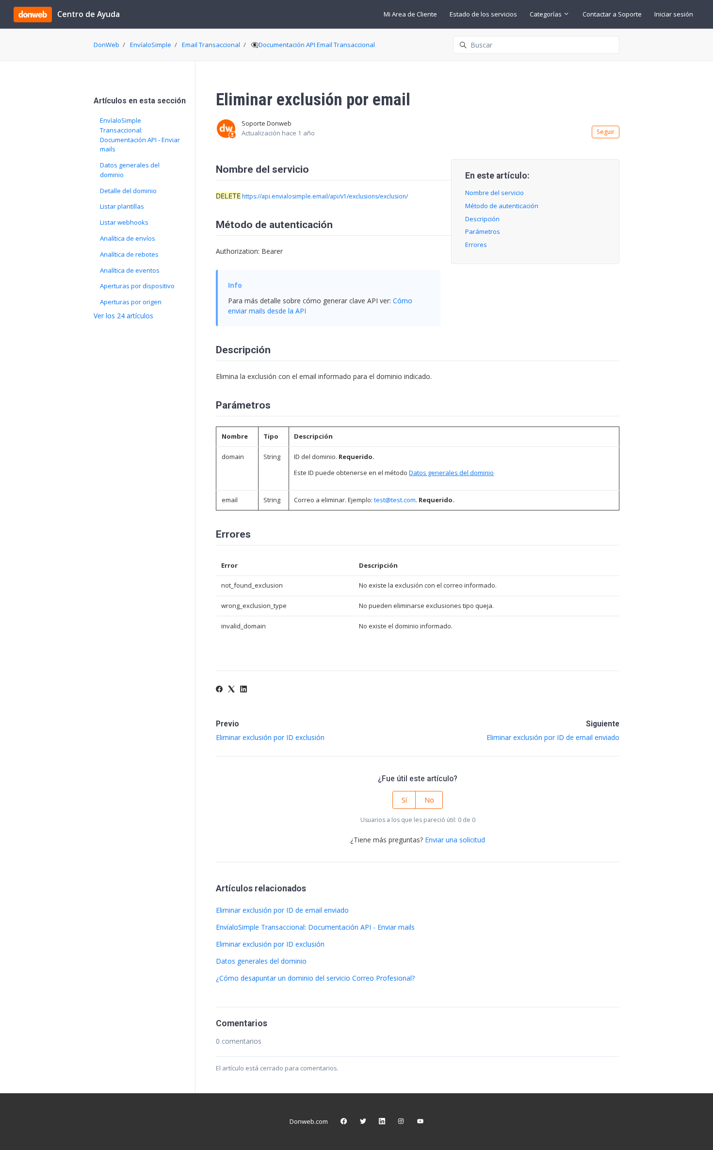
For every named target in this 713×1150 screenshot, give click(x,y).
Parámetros (482, 231)
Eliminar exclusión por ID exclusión (270, 737)
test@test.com (395, 499)
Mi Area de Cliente (410, 14)
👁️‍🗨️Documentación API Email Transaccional (313, 44)
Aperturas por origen (131, 301)
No (429, 800)
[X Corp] (231, 689)
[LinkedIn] (243, 689)
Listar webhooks (124, 222)
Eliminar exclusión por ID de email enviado (552, 737)
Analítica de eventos (130, 270)
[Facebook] (219, 689)
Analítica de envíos (127, 238)
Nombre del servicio (494, 192)
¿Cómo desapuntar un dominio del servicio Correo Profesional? (315, 978)
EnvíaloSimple (150, 44)
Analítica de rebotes (129, 254)
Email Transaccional (211, 44)
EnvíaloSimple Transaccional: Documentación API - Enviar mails (315, 927)
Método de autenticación (501, 205)
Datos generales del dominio (261, 961)
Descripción (482, 218)
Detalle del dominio (128, 190)
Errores (476, 244)
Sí (404, 800)
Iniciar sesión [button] (673, 14)
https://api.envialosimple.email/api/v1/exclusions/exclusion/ (325, 196)
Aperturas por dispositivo (137, 285)
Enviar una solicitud (455, 839)
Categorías (546, 14)
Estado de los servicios (483, 14)
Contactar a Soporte (612, 14)
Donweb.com (309, 1121)
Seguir (606, 132)
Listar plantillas (122, 206)
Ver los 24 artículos (123, 315)
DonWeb (106, 44)
